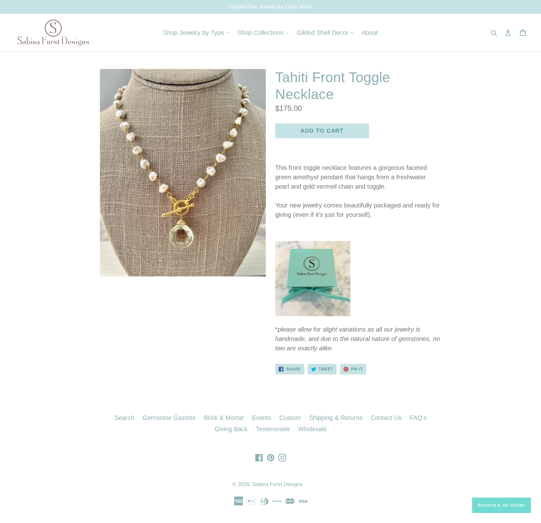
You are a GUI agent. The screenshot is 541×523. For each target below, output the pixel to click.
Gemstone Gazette (169, 417)
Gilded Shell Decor (327, 32)
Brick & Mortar (224, 417)
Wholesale (312, 429)
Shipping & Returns (336, 417)
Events (261, 417)
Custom (290, 417)
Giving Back (231, 429)
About (370, 32)
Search (124, 417)
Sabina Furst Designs (277, 484)
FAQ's (418, 417)
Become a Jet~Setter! (501, 505)
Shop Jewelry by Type (197, 32)
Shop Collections (264, 32)
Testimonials (273, 429)
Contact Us (386, 417)
